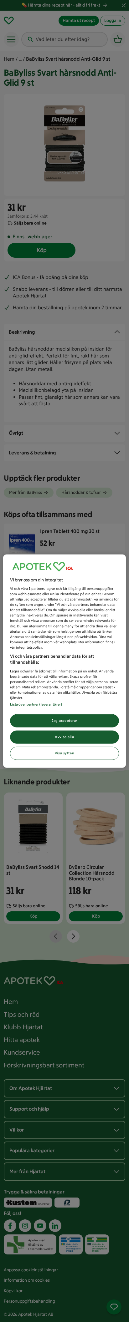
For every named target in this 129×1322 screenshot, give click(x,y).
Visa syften (64, 753)
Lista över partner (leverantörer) (36, 704)
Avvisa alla (64, 737)
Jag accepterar (64, 720)
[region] (64, 661)
